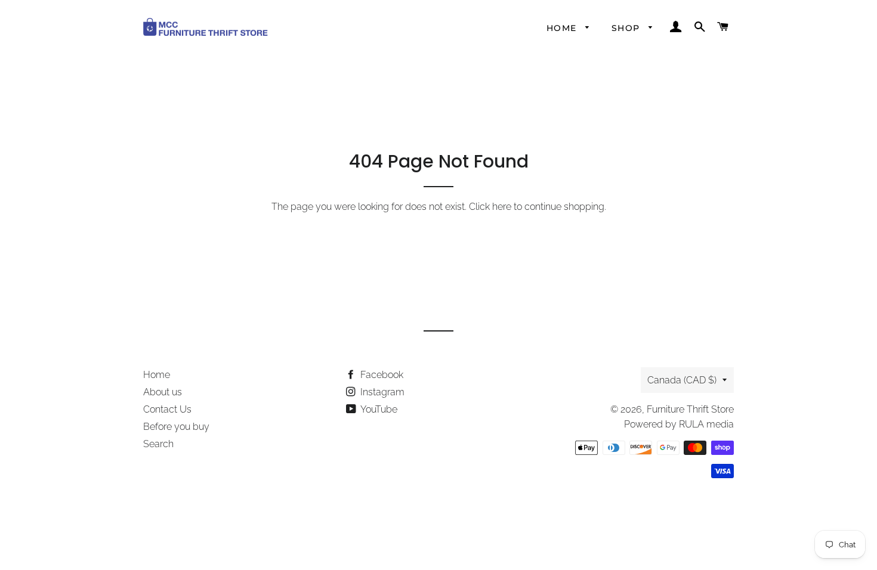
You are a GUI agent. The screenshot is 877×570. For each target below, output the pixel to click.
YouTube (378, 409)
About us (162, 392)
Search (158, 444)
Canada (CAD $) (682, 380)
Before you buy (176, 426)
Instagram (381, 392)
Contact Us (167, 409)
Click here (490, 206)
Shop (627, 28)
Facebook (380, 374)
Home (563, 28)
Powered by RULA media (679, 424)
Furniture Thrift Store (690, 409)
